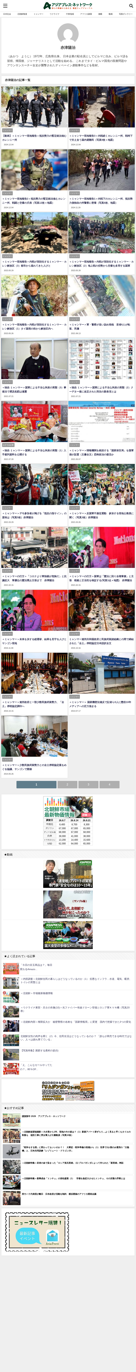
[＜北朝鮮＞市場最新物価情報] (11, 997)
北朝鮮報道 (22, 14)
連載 (100, 14)
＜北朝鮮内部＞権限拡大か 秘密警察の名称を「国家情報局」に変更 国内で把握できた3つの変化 (76, 1022)
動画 (111, 14)
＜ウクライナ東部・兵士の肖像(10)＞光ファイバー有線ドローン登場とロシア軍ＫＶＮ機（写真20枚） (75, 1009)
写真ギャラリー (126, 14)
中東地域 (70, 14)
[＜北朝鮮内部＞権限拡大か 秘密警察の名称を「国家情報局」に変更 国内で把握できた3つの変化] (11, 1026)
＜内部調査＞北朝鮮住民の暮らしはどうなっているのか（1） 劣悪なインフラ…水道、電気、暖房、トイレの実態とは (76, 980)
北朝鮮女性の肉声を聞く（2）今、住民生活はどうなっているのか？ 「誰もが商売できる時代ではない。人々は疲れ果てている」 (76, 1038)
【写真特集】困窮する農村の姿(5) (39, 1050)
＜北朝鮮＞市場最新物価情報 (37, 993)
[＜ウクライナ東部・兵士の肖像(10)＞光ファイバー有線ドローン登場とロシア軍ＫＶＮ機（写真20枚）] (11, 1011)
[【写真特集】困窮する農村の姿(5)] (11, 1054)
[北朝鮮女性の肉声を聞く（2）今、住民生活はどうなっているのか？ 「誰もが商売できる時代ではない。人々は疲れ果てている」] (11, 1040)
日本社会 (7, 14)
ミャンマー (38, 14)
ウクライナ (55, 14)
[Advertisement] (68, 1297)
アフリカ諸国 (86, 14)
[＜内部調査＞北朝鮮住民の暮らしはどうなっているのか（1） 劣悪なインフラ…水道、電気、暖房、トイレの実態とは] (11, 983)
